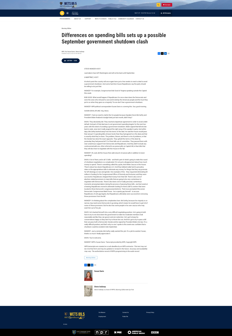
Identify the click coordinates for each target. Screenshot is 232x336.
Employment (102, 316)
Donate (167, 5)
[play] (62, 13)
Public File (112, 19)
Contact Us (140, 19)
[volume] (67, 13)
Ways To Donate (101, 19)
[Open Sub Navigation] (71, 19)
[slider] (70, 13)
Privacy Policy (150, 312)
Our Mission (102, 312)
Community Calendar (126, 19)
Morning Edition (66, 28)
